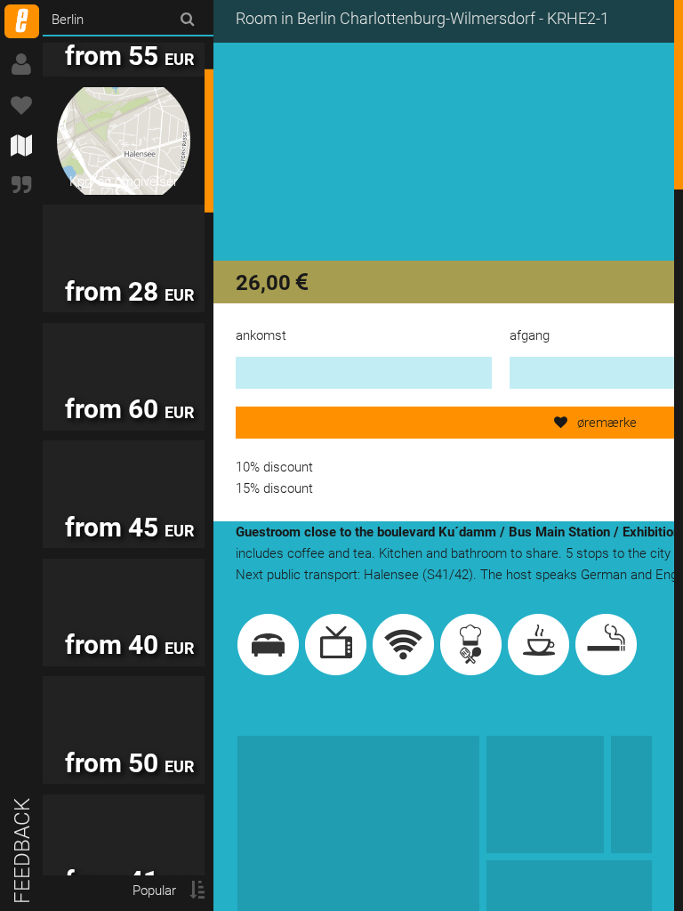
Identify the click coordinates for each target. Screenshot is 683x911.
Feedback (22, 851)
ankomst (261, 335)
